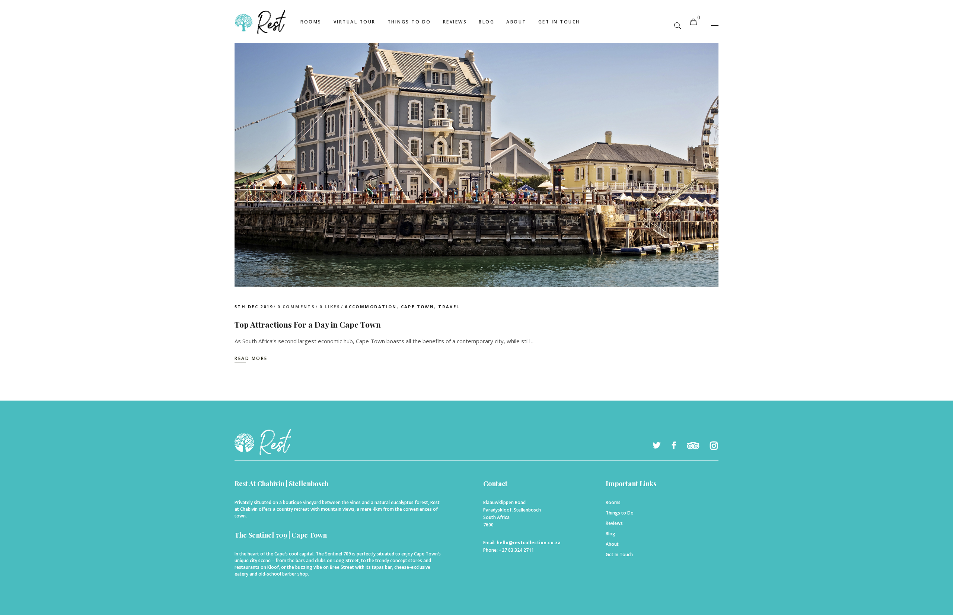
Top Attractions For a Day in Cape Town (308, 324)
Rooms (613, 502)
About (612, 544)
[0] (693, 21)
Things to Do (620, 513)
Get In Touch (619, 554)
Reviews (614, 523)
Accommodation (370, 306)
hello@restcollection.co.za (529, 542)
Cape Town (417, 306)
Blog (610, 533)
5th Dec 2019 (254, 306)
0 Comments (296, 306)
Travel (449, 306)
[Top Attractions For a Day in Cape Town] (476, 151)
